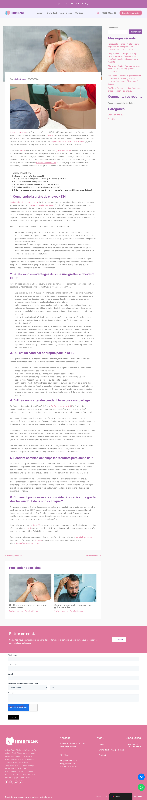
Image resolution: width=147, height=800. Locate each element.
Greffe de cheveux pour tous (59, 13)
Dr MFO (36, 525)
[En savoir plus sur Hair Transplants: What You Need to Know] (30, 588)
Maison (40, 13)
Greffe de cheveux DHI (46, 162)
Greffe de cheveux (16, 611)
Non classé (112, 119)
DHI (82, 141)
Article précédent (13, 555)
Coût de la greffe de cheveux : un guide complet (72, 606)
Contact (79, 13)
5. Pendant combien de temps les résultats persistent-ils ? (37, 187)
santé (22, 150)
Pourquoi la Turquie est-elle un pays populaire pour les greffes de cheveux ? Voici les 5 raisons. (123, 47)
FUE (57, 205)
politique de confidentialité (134, 745)
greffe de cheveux (64, 150)
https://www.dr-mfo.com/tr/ (28, 543)
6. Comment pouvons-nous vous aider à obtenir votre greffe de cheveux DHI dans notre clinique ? (53, 190)
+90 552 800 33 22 (108, 13)
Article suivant (93, 555)
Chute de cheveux (18, 132)
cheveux (49, 135)
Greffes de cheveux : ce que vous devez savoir (27, 606)
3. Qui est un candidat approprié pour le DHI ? (32, 181)
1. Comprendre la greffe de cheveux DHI (29, 176)
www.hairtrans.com (83, 537)
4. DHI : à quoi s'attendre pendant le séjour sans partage (36, 184)
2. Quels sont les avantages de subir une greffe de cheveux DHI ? (40, 179)
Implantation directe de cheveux (65, 141)
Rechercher (113, 27)
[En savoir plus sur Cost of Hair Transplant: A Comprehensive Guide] (75, 588)
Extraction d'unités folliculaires (41, 205)
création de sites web (16, 797)
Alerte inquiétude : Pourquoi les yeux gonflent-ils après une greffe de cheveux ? (124, 69)
